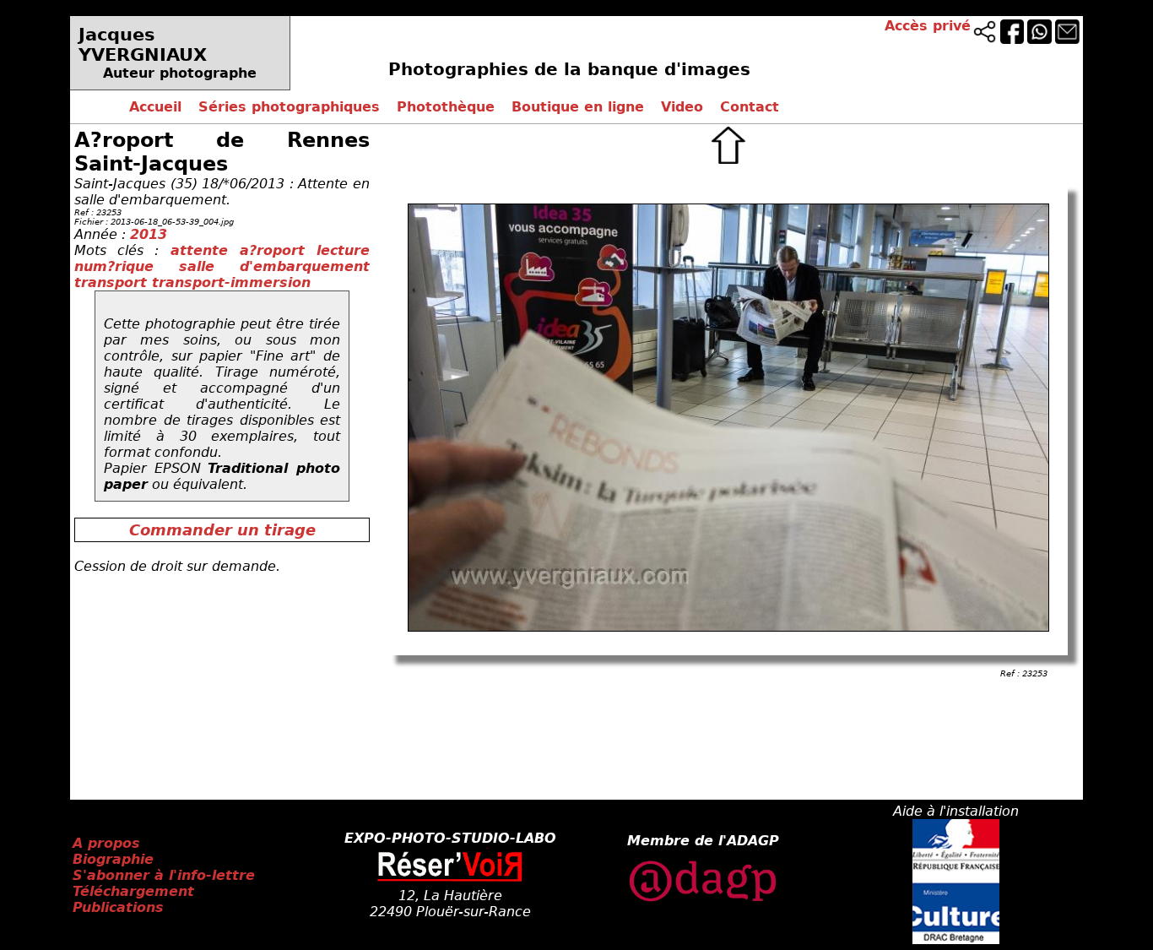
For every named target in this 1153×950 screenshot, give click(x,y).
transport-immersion (231, 282)
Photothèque (446, 107)
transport (113, 282)
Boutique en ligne (578, 107)
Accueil (155, 107)
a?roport (278, 250)
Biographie (113, 859)
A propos (106, 843)
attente (205, 250)
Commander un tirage (222, 530)
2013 (148, 234)
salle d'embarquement (274, 266)
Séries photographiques (289, 107)
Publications (118, 907)
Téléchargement (133, 891)
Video (682, 107)
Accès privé (928, 26)
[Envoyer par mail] (1067, 39)
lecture (343, 250)
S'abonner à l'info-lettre (164, 875)
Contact (749, 107)
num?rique (126, 266)
